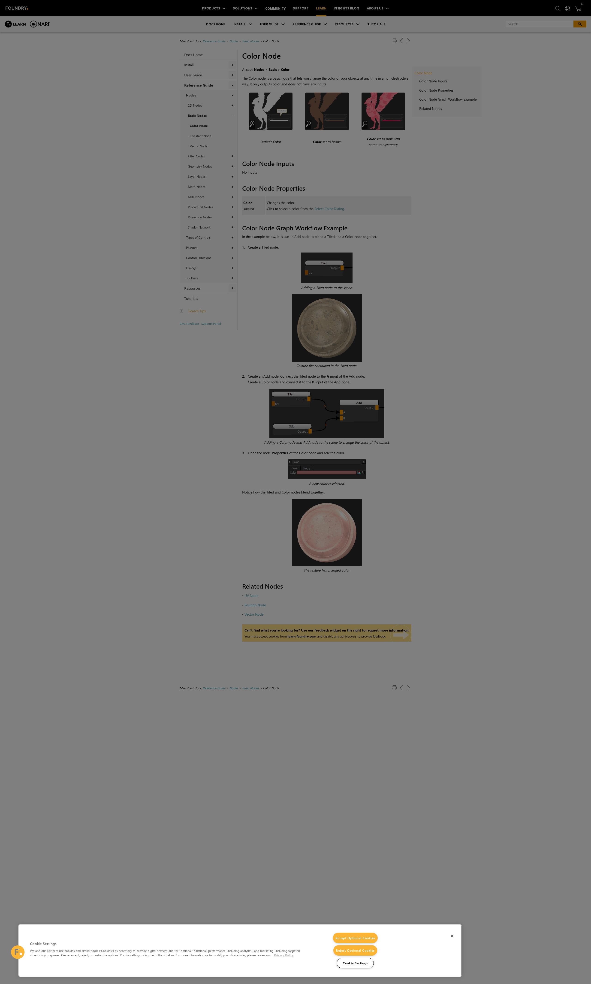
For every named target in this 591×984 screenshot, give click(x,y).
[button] (17, 952)
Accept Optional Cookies (355, 938)
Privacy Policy (284, 955)
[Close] (452, 936)
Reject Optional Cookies (355, 950)
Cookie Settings (355, 963)
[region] (240, 950)
